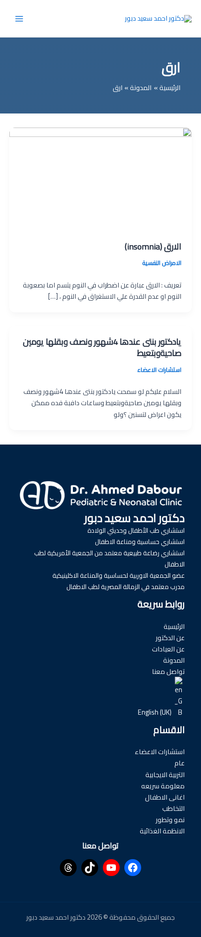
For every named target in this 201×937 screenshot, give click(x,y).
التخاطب (173, 808)
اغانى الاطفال (165, 797)
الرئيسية (174, 626)
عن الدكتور (170, 637)
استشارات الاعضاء (159, 369)
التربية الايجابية (165, 774)
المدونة (174, 660)
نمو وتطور (170, 819)
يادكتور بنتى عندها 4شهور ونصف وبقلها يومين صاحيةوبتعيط (102, 347)
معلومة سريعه (163, 785)
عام (179, 762)
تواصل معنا (168, 671)
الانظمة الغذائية (162, 830)
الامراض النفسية (161, 262)
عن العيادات (168, 648)
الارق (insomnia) (153, 246)
